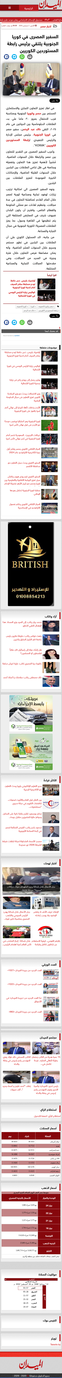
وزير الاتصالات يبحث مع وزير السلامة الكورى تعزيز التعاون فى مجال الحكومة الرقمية (23, 397)
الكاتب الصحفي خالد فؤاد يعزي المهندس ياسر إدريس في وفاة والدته (17, 1060)
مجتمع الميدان (48, 1037)
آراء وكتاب (51, 615)
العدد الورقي (49, 964)
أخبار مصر (45, 26)
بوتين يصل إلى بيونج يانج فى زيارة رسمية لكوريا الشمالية (25, 381)
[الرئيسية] (28, 8)
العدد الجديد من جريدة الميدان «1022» (24, 984)
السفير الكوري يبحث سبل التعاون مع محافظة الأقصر (24, 464)
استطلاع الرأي (48, 1109)
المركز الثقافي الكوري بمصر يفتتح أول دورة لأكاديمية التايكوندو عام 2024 (23, 450)
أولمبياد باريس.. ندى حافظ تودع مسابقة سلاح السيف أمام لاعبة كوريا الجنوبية (22, 283)
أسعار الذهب (49, 1187)
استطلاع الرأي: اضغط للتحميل (47, 1116)
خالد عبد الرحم (32, 128)
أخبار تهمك (50, 862)
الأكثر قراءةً (50, 779)
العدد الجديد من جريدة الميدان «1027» (24, 970)
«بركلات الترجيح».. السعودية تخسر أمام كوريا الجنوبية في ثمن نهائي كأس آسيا (23, 436)
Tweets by (55, 1344)
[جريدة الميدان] (31, 565)
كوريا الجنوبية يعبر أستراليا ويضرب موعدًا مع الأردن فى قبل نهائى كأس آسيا (22, 422)
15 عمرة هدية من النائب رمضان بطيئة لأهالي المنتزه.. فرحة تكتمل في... (46, 1060)
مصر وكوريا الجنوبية (46, 306)
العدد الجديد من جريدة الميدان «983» (25, 1011)
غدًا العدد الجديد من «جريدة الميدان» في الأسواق (24, 999)
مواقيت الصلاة (48, 1273)
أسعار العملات (48, 1127)
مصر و (37, 112)
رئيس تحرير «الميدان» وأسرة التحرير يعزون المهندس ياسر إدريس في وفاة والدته (46, 1089)
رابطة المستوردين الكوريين (48, 310)
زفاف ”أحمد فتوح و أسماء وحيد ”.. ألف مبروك (16, 1087)
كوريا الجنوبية (42, 134)
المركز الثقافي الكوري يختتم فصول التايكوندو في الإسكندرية (24, 505)
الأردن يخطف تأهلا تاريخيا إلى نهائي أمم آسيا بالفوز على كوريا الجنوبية (22, 409)
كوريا (30, 112)
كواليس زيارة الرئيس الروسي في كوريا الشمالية (22, 293)
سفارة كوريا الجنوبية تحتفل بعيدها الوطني (25, 491)
